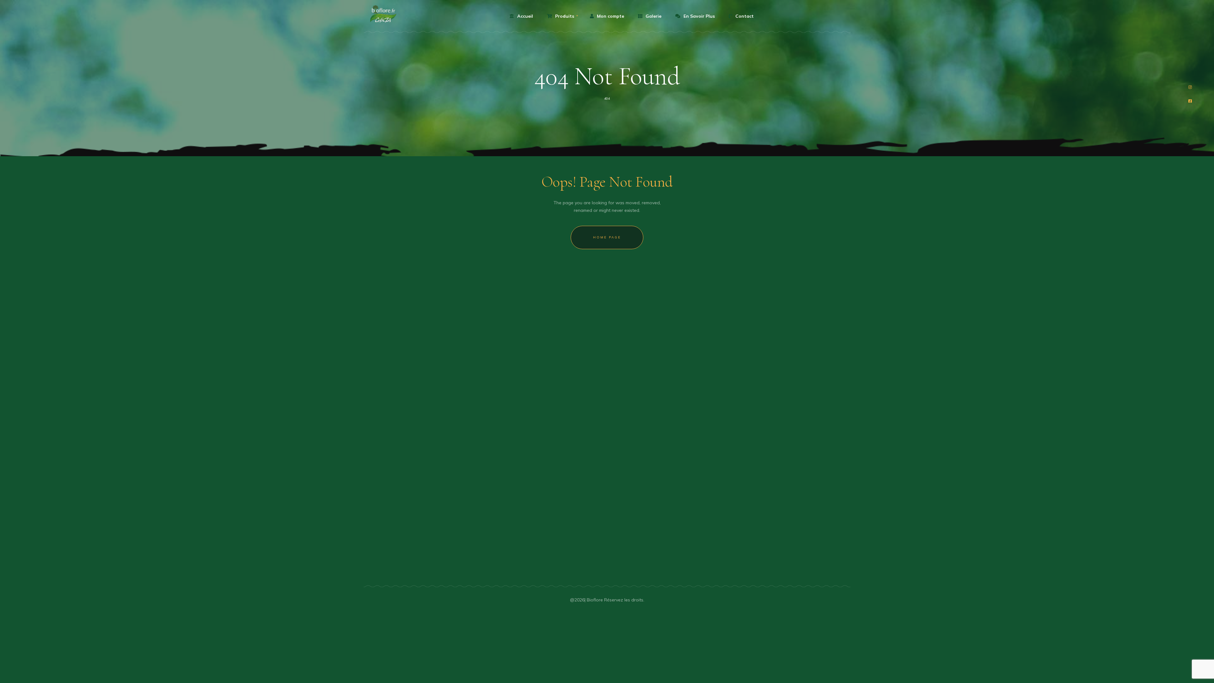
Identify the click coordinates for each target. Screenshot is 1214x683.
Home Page (607, 237)
